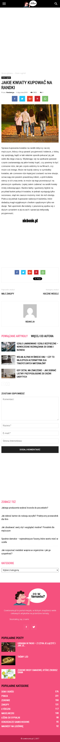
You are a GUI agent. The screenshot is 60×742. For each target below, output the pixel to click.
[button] (56, 4)
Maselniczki (7, 713)
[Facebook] (26, 627)
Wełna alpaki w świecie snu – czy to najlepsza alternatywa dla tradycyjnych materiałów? (35, 360)
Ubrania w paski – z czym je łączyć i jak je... (37, 644)
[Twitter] (34, 627)
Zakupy (5, 704)
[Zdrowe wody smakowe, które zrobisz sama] (8, 674)
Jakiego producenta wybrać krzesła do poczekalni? (24, 507)
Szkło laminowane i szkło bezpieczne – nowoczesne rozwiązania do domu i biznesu (37, 346)
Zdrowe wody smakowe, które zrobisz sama (37, 671)
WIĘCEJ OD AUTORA (42, 336)
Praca (4, 696)
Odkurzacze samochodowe (15, 722)
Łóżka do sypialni (10, 717)
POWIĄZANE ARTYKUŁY (14, 336)
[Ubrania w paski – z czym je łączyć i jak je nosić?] (8, 647)
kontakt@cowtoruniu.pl (40, 619)
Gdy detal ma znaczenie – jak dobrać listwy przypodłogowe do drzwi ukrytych (36, 373)
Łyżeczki (5, 709)
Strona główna (7, 73)
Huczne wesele (51, 293)
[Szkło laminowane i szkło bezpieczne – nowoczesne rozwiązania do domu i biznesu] (8, 347)
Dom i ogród (6, 78)
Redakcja (10, 92)
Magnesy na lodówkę (12, 726)
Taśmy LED (23, 656)
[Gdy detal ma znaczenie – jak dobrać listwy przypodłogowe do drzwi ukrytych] (8, 373)
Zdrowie (5, 700)
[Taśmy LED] (8, 660)
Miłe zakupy (7, 293)
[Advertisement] (30, 39)
